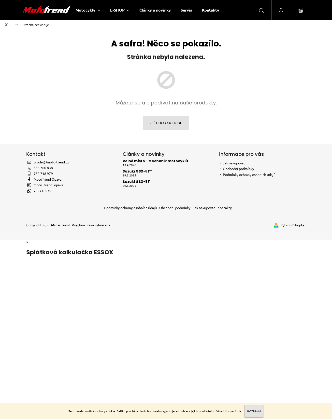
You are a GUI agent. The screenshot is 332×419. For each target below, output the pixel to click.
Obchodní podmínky (238, 168)
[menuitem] (88, 10)
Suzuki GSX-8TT (137, 171)
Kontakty (224, 207)
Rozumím (254, 411)
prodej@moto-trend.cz (51, 162)
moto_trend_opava (48, 185)
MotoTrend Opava (47, 179)
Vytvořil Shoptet (293, 225)
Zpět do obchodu (166, 122)
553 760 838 (43, 167)
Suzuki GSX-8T (136, 182)
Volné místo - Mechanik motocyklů (155, 161)
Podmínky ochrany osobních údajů (249, 174)
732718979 (42, 190)
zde (238, 411)
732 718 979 (43, 173)
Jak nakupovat (234, 163)
